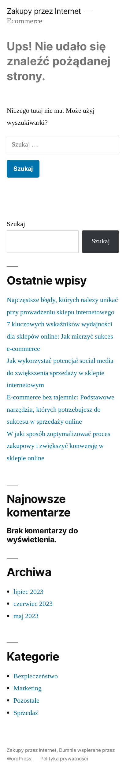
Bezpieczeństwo (35, 676)
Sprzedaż (25, 712)
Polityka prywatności (64, 759)
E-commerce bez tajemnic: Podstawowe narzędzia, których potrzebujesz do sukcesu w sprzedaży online (60, 409)
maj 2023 (26, 616)
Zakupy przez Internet (44, 11)
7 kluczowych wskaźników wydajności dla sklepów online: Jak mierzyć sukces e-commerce (60, 336)
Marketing (27, 688)
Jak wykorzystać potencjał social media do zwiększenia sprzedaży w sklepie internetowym (60, 372)
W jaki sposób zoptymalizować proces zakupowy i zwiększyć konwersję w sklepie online (58, 446)
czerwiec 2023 (33, 603)
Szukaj (16, 224)
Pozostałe (26, 700)
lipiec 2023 (28, 591)
